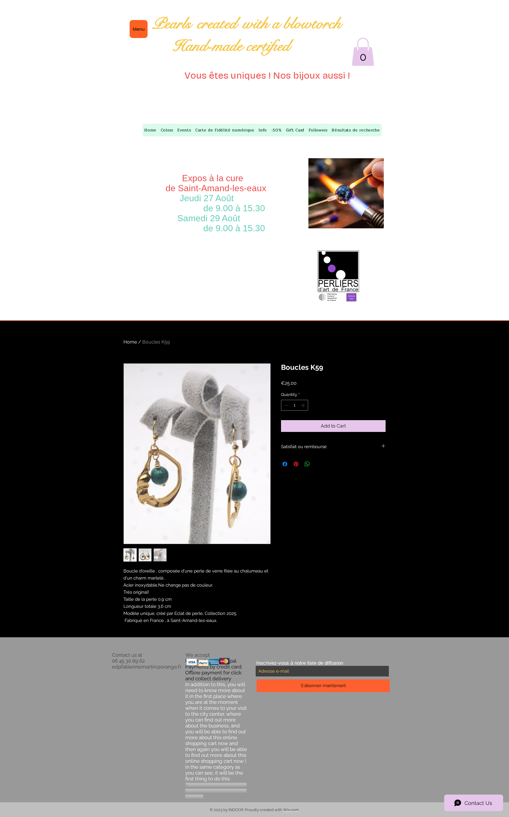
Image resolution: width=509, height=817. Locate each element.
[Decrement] (285, 405)
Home (130, 342)
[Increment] (303, 405)
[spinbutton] (294, 405)
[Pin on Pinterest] (296, 464)
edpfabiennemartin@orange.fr (146, 667)
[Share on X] (318, 464)
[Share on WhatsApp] (307, 464)
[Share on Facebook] (284, 464)
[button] (363, 52)
